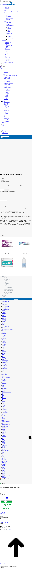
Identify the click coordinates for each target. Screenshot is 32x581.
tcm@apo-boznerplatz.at (4, 528)
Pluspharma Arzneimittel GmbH (6, 424)
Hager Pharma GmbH (5, 368)
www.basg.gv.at (2, 512)
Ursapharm (4, 464)
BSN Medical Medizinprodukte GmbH (7, 329)
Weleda (3, 472)
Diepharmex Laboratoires (5, 337)
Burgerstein (4, 330)
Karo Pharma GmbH (5, 378)
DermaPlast (4, 335)
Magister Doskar (4, 391)
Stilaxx (3, 453)
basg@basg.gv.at (2, 513)
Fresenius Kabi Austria (5, 358)
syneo (3, 455)
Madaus (3, 390)
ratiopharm (4, 427)
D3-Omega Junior (7, 269)
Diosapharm (4, 338)
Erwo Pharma (4, 351)
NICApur (3, 402)
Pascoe (3, 416)
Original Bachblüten (5, 412)
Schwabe (3, 444)
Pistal (3, 423)
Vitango (3, 470)
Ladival (3, 384)
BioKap (3, 323)
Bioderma (3, 322)
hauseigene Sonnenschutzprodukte (8, 290)
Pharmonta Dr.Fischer (5, 422)
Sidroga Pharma (4, 445)
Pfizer (3, 420)
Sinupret (3, 449)
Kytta (3, 382)
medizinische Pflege (6, 291)
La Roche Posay (4, 383)
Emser (3, 350)
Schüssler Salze (6, 293)
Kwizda (3, 381)
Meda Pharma (4, 393)
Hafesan (3, 367)
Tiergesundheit (4, 299)
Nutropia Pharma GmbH (5, 407)
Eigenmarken (4, 276)
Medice (3, 394)
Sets (2, 298)
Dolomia (3, 340)
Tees (4, 294)
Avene (3, 314)
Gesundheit (3, 296)
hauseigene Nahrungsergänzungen (8, 289)
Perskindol (3, 418)
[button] (7, 191)
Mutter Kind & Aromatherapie (8, 292)
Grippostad (3, 366)
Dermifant (3, 336)
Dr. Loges (3, 345)
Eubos (3, 352)
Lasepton (3, 385)
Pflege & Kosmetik (4, 297)
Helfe (3, 371)
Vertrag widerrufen (2, 563)
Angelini (3, 310)
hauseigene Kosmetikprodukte (8, 279)
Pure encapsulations (5, 426)
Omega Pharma (4, 409)
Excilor (3, 354)
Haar (6, 282)
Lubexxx (3, 389)
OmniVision (4, 411)
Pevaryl (3, 419)
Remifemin (3, 430)
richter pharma (4, 432)
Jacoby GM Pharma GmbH (6, 377)
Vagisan (3, 465)
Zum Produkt (7, 274)
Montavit (3, 396)
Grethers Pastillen (4, 365)
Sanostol (3, 441)
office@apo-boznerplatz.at (4, 522)
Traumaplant (4, 463)
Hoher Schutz (9, 286)
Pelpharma (3, 417)
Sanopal (3, 440)
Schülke (3, 443)
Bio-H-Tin (3, 321)
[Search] (8, 65)
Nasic (3, 400)
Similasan (3, 447)
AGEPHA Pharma (4, 304)
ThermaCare (4, 462)
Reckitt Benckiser (4, 428)
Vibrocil (3, 468)
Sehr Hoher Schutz (9, 287)
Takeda (3, 456)
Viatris (3, 467)
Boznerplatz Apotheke (5, 326)
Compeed (3, 334)
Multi (3, 397)
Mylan (3, 399)
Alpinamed (4, 308)
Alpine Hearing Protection (5, 309)
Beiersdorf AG (4, 318)
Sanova (3, 442)
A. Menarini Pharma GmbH (6, 301)
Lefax (3, 386)
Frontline (3, 359)
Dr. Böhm (3, 341)
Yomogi (3, 476)
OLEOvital (3, 408)
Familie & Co (4, 295)
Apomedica (4, 311)
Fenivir (3, 356)
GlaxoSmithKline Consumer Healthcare (7, 364)
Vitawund (3, 471)
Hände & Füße (7, 283)
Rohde (3, 434)
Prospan (3, 425)
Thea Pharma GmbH (5, 461)
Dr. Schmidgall (4, 346)
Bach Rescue (4, 316)
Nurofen (3, 406)
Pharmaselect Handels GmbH (6, 421)
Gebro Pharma (4, 361)
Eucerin (3, 353)
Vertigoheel (4, 466)
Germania (3, 363)
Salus (3, 437)
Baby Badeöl (24, 269)
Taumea (3, 458)
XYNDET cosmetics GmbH (6, 475)
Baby (6, 280)
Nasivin (3, 401)
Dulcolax (3, 348)
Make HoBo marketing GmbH (6, 392)
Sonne (6, 285)
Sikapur (3, 446)
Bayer (3, 317)
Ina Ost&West (4, 374)
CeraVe (3, 332)
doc (2, 339)
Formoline (3, 357)
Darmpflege (5, 277)
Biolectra (3, 324)
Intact (3, 376)
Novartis (3, 405)
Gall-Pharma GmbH (5, 360)
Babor (3, 315)
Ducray (3, 347)
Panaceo (3, 415)
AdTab (3, 303)
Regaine (3, 429)
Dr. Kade (3, 343)
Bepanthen (4, 319)
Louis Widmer (4, 388)
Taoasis (3, 457)
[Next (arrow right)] (1, 580)
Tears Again (4, 459)
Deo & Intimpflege (7, 281)
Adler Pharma (4, 302)
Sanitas (3, 439)
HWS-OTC (4, 373)
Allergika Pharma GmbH (5, 306)
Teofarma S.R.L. (4, 460)
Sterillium (3, 452)
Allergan (3, 305)
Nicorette (3, 403)
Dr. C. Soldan (4, 342)
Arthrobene (4, 313)
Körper (6, 284)
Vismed (3, 469)
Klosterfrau (4, 380)
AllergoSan (4, 307)
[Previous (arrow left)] (0, 580)
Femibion (3, 355)
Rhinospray (4, 431)
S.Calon (3, 435)
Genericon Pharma (5, 362)
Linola (3, 387)
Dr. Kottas (4, 344)
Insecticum (3, 375)
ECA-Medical (4, 349)
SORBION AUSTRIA (5, 450)
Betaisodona (4, 320)
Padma (3, 414)
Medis (3, 395)
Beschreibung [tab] (4, 206)
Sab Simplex (4, 436)
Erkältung (5, 278)
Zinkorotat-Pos (4, 477)
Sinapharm (3, 448)
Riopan (3, 433)
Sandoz (3, 438)
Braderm (3, 327)
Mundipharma (4, 398)
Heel (3, 370)
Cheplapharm (4, 333)
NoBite (3, 404)
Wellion (3, 473)
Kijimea (3, 379)
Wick (3, 474)
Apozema (3, 312)
